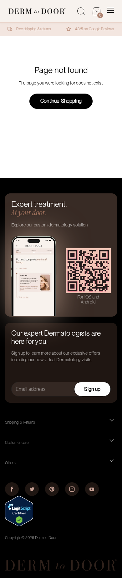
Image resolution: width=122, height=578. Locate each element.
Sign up (92, 389)
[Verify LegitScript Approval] (19, 524)
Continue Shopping (61, 101)
